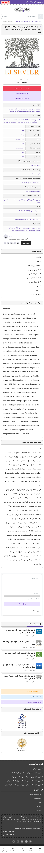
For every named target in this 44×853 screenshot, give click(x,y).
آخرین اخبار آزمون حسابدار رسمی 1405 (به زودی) (26, 777)
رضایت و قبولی (37, 798)
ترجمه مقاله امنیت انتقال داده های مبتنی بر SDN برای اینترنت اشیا (20, 631)
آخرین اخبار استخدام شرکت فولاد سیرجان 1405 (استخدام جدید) (22, 773)
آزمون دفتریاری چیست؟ (34, 769)
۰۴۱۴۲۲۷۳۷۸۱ (9, 831)
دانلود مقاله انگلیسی (21, 98)
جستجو (4, 16)
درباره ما (39, 806)
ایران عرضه (38, 21)
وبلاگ (39, 802)
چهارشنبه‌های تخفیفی (35, 795)
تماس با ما (38, 810)
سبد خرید (5, 2)
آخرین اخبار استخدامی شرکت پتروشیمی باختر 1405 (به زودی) (23, 785)
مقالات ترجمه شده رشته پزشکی (24, 21)
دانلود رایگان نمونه (21, 93)
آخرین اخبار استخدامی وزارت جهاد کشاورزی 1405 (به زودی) (24, 781)
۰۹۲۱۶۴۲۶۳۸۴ (9, 835)
